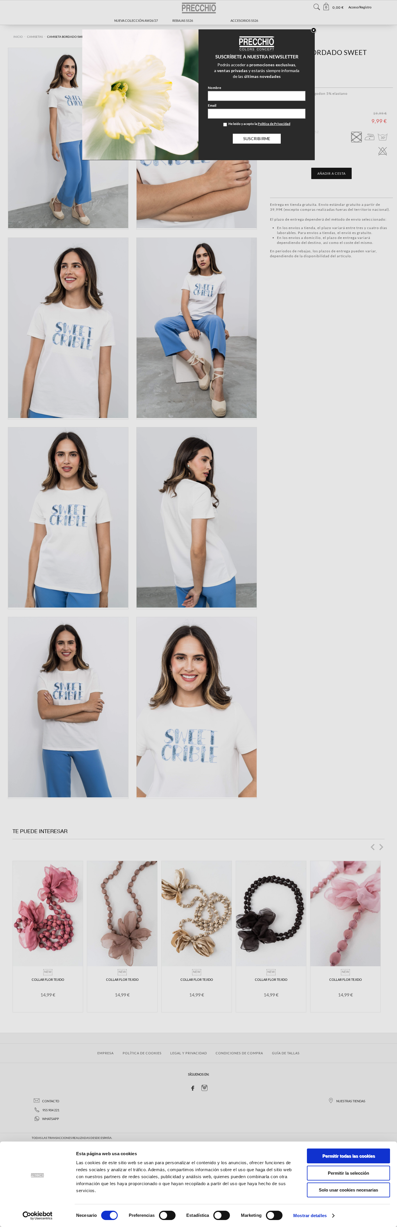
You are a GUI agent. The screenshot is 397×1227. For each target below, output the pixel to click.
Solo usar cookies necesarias (348, 1189)
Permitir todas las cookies (348, 1155)
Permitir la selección (348, 1173)
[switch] (167, 1215)
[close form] (313, 30)
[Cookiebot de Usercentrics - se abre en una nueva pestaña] (37, 1215)
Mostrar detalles (310, 1215)
